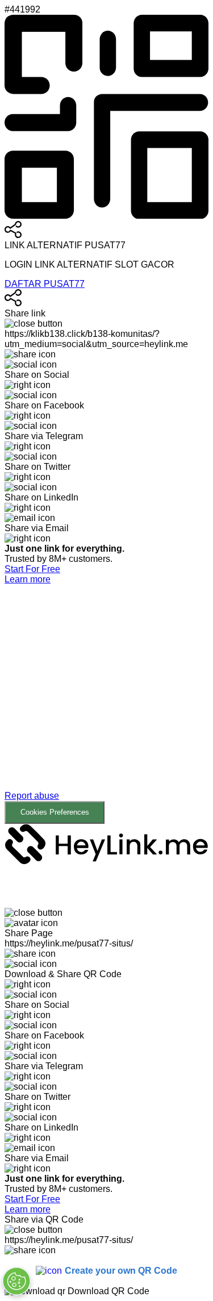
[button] (106, 704)
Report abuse (32, 795)
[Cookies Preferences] (16, 1281)
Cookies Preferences (54, 812)
